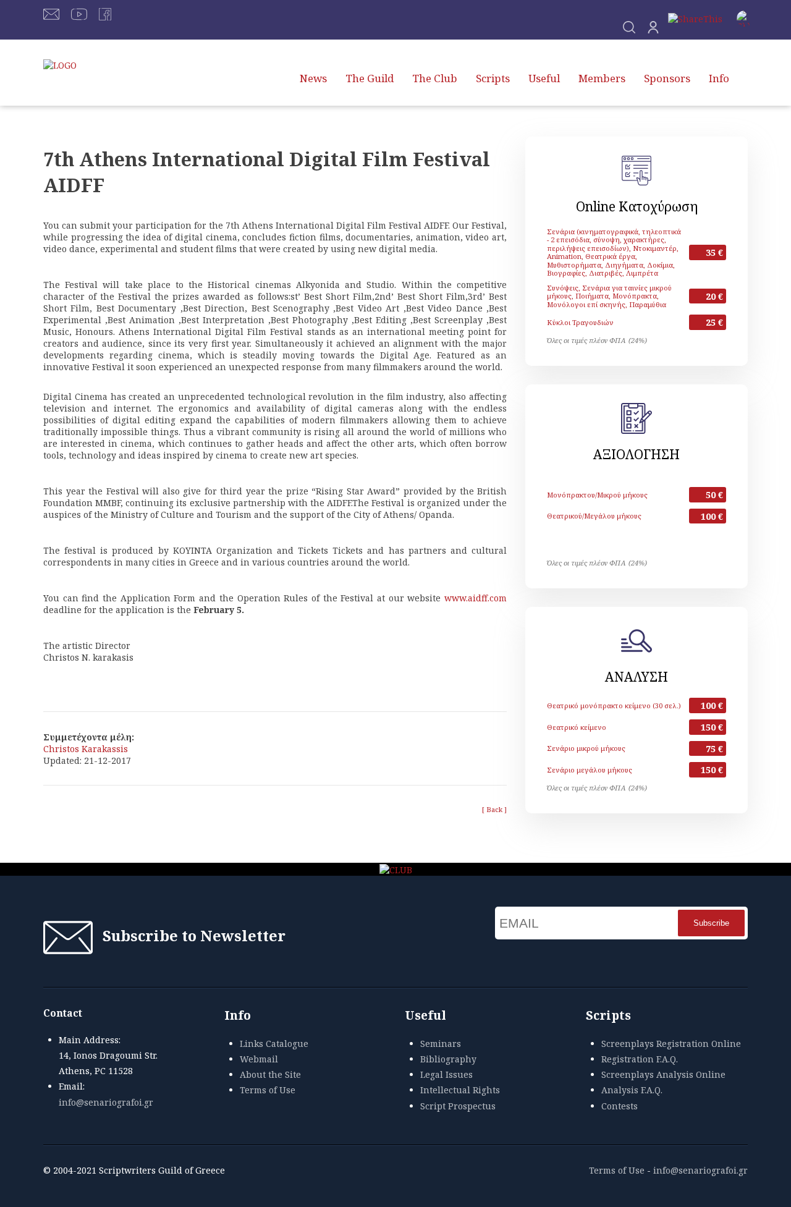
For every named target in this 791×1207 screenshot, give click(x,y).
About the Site (270, 1074)
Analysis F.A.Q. (631, 1090)
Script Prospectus (458, 1106)
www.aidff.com (475, 598)
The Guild (369, 78)
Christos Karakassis (85, 749)
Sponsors (667, 78)
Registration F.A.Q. (639, 1059)
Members (601, 78)
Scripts (493, 78)
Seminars (440, 1043)
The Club (434, 78)
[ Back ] (494, 809)
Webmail (259, 1059)
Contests (619, 1106)
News (313, 78)
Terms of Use (267, 1090)
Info (719, 78)
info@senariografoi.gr (106, 1102)
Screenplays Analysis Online (663, 1074)
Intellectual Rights (460, 1090)
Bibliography (448, 1059)
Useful (544, 78)
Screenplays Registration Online (671, 1043)
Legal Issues (446, 1074)
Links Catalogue (274, 1043)
